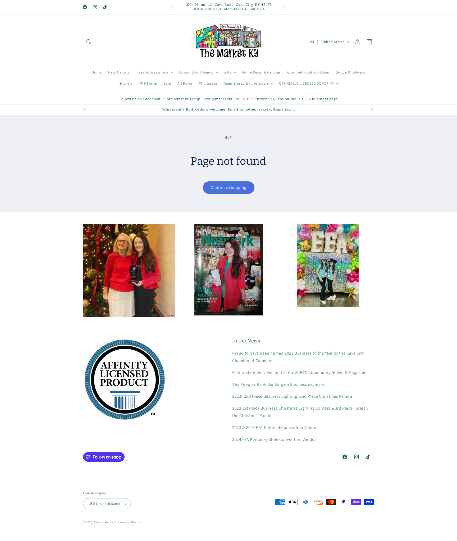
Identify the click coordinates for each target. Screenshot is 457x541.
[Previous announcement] (172, 7)
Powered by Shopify (127, 522)
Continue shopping (228, 187)
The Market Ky (103, 522)
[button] (89, 42)
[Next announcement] (285, 7)
